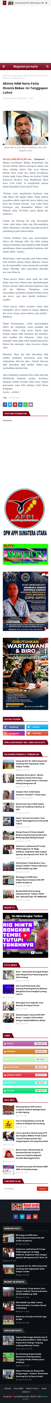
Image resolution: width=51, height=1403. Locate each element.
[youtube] (37, 733)
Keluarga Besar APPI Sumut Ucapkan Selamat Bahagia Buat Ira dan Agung (31, 1109)
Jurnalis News (16, 75)
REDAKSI (8, 1388)
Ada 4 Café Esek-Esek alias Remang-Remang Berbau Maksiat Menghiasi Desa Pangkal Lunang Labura (31, 990)
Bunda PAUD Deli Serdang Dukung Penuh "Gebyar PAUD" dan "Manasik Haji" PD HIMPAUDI (31, 894)
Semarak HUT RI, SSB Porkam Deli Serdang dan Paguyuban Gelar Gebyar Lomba (31, 764)
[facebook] (14, 727)
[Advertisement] (25, 34)
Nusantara (23, 1067)
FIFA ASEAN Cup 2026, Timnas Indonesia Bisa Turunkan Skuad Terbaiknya (31, 1305)
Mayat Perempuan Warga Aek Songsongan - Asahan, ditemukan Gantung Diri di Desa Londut (32, 1373)
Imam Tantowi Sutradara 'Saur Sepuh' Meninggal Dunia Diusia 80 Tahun (32, 821)
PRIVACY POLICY (32, 1388)
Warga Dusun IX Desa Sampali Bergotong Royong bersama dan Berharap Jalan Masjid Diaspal (31, 835)
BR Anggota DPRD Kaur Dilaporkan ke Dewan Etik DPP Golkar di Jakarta (30, 880)
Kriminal (23, 1051)
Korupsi (23, 1083)
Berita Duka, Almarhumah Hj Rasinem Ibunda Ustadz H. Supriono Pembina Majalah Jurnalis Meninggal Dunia (29, 1153)
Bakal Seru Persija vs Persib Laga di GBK (31, 1318)
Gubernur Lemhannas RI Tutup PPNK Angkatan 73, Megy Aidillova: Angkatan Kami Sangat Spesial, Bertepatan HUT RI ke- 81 (31, 850)
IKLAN (44, 1388)
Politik (23, 1090)
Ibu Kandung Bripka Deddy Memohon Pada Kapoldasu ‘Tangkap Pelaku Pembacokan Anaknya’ (30, 1358)
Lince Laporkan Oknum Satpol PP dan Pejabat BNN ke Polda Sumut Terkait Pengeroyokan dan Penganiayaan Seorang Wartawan (32, 1137)
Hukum (23, 1059)
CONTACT (26, 1392)
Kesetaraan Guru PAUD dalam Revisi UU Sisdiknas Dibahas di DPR (30, 807)
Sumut (23, 1043)
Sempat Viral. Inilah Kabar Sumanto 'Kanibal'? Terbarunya (31, 793)
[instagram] (14, 733)
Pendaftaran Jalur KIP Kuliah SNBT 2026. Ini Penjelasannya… (32, 1168)
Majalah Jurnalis (25, 66)
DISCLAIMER (18, 1388)
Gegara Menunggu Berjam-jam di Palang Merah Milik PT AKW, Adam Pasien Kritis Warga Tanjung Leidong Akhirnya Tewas (32, 1341)
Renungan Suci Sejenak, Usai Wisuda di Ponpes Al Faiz (29, 1004)
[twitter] (37, 727)
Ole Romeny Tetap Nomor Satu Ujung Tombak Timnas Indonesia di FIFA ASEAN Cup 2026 (31, 866)
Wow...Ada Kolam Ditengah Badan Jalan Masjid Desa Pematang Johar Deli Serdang (32, 974)
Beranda (6, 75)
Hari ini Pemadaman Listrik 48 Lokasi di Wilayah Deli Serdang (30, 1122)
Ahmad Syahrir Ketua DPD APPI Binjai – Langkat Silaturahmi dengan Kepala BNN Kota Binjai (30, 1017)
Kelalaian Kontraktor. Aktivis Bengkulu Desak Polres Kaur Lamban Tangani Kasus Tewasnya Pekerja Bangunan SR (32, 779)
